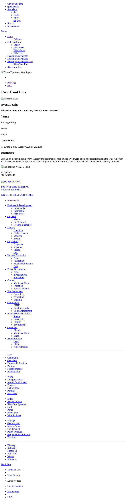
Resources (19, 213)
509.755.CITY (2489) (23, 195)
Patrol (16, 272)
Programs (18, 244)
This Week (19, 47)
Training (18, 299)
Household (19, 319)
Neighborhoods (21, 308)
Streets (17, 316)
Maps (16, 335)
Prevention (19, 277)
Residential (19, 211)
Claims (17, 344)
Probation (18, 286)
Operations (19, 294)
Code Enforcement (23, 310)
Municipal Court (22, 283)
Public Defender (21, 288)
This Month (19, 50)
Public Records (21, 347)
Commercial (19, 208)
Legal (16, 341)
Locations (18, 230)
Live (16, 252)
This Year (18, 53)
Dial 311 (5, 195)
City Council (20, 222)
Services (18, 236)
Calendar (18, 39)
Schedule (18, 247)
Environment (20, 324)
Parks (16, 258)
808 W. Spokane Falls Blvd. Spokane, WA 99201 (15, 188)
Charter (17, 330)
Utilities (17, 322)
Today (17, 44)
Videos (17, 249)
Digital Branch (21, 233)
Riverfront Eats (21, 64)
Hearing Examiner (22, 224)
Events (17, 238)
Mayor (17, 219)
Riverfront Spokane (23, 263)
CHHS (17, 305)
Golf (16, 266)
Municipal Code (21, 333)
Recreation (19, 261)
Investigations (20, 274)
